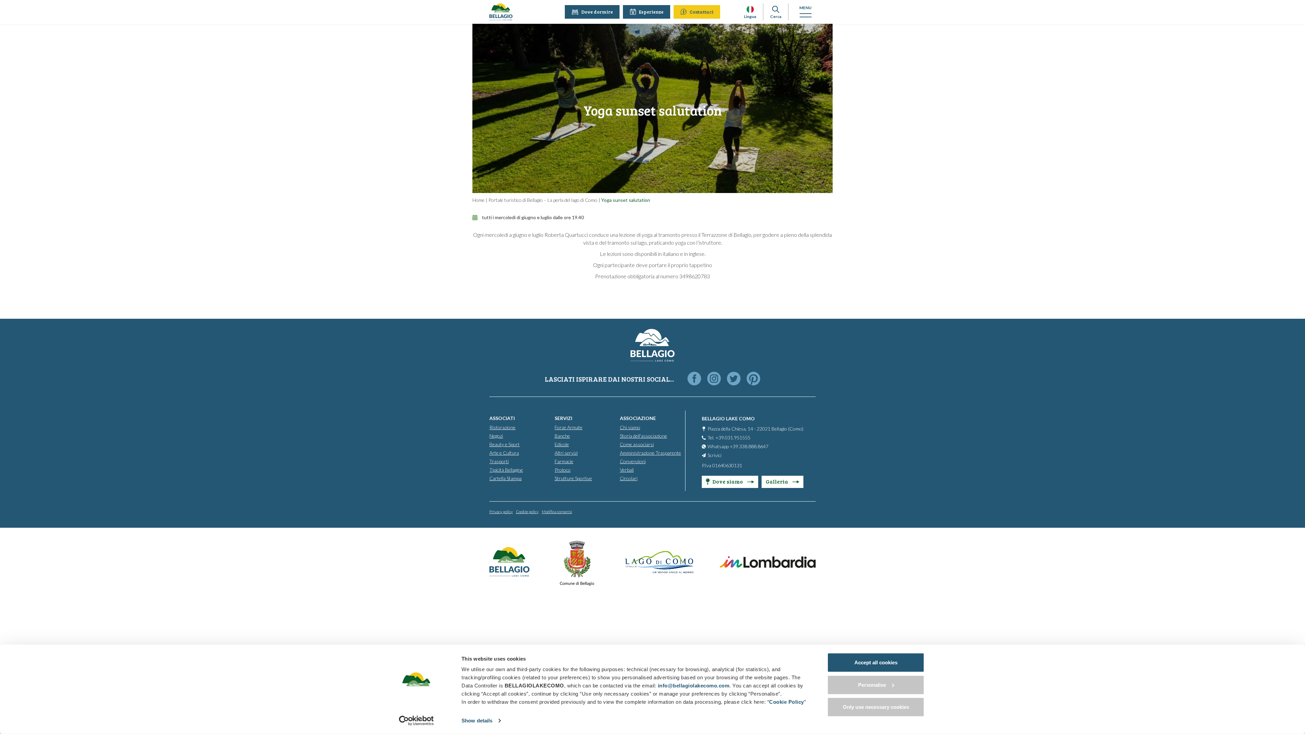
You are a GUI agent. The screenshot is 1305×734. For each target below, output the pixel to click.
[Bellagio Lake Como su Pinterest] (753, 379)
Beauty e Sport (504, 444)
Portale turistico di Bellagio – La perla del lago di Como (542, 200)
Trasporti (499, 461)
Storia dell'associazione (643, 436)
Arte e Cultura (504, 453)
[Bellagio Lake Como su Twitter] (734, 379)
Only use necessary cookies (876, 707)
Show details (477, 720)
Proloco (563, 470)
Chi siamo (630, 427)
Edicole (562, 444)
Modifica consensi (557, 511)
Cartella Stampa (505, 478)
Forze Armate (568, 427)
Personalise (872, 684)
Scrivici (714, 455)
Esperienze (651, 11)
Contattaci (701, 11)
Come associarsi (637, 444)
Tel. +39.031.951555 (729, 437)
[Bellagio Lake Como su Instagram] (714, 379)
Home (478, 200)
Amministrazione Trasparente (650, 453)
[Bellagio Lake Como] (500, 11)
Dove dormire (597, 11)
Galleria (777, 481)
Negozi (496, 436)
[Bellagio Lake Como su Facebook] (694, 379)
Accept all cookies (876, 662)
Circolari (629, 478)
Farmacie (564, 461)
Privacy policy (501, 511)
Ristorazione (502, 427)
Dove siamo (728, 481)
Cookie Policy (786, 702)
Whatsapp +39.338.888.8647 (738, 446)
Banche (562, 436)
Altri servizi (566, 453)
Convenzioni (633, 461)
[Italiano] (750, 9)
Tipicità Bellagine (506, 470)
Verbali (627, 470)
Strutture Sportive (573, 478)
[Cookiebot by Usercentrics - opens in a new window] (416, 721)
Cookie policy (527, 511)
